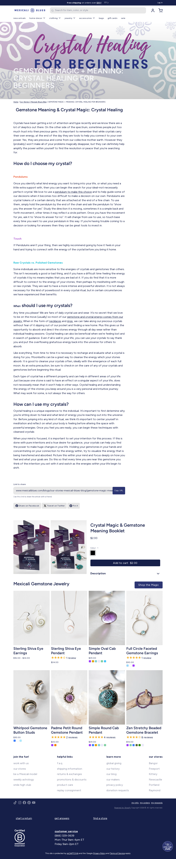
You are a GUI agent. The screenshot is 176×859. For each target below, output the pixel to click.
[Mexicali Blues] (29, 10)
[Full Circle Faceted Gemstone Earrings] (144, 618)
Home (15, 102)
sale (123, 18)
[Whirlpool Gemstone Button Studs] (31, 697)
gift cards (112, 18)
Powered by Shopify (122, 808)
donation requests (117, 790)
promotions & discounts (71, 779)
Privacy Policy (99, 853)
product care (65, 784)
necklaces (55, 321)
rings (70, 321)
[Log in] (151, 10)
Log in (160, 3)
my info (135, 802)
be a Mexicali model (25, 774)
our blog (111, 774)
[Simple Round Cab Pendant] (107, 697)
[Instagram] (19, 802)
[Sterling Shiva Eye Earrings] (31, 618)
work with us (21, 763)
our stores (19, 768)
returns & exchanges (69, 774)
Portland (154, 784)
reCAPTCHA (72, 853)
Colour (94, 548)
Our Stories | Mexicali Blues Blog (33, 102)
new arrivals (19, 18)
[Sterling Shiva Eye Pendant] (69, 618)
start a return (24, 818)
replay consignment (69, 790)
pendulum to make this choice (73, 191)
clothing (53, 18)
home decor (35, 18)
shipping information (69, 768)
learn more (113, 756)
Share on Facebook (29, 505)
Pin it (75, 505)
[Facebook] (24, 802)
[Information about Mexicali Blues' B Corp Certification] (33, 838)
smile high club (22, 784)
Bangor (153, 763)
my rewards (157, 802)
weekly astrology (23, 779)
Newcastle (155, 779)
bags (101, 18)
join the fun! (21, 756)
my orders (145, 802)
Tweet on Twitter (56, 505)
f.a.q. (60, 763)
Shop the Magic (148, 585)
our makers (113, 779)
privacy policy (114, 784)
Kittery (153, 774)
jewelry (68, 18)
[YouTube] (33, 802)
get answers (61, 818)
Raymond (154, 790)
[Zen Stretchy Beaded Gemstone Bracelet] (144, 697)
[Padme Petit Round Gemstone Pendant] (69, 697)
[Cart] (159, 10)
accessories (85, 18)
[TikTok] (15, 802)
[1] (92, 552)
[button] (125, 563)
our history (113, 768)
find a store (100, 818)
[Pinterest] (29, 802)
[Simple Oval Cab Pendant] (107, 618)
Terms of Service (117, 853)
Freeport (154, 768)
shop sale (98, 2)
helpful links (65, 756)
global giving (113, 763)
